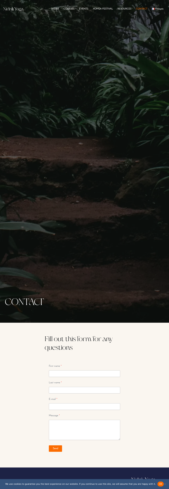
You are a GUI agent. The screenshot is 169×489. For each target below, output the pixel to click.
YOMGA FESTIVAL (103, 9)
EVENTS (83, 9)
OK (160, 484)
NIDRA (55, 9)
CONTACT (141, 9)
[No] (165, 484)
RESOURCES (124, 9)
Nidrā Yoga (13, 8)
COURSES (69, 9)
